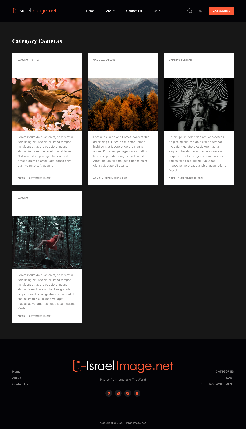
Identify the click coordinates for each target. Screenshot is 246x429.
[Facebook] (108, 393)
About (110, 11)
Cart (157, 11)
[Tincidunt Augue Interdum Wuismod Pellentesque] (47, 104)
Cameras (23, 59)
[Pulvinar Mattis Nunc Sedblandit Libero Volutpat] (123, 104)
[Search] (189, 10)
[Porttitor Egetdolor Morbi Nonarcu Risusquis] (199, 104)
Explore (110, 59)
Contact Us (134, 11)
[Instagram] (127, 393)
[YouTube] (137, 393)
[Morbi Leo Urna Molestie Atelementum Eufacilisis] (47, 242)
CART (230, 378)
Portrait (35, 59)
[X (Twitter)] (118, 393)
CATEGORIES (221, 10)
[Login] (200, 11)
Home (90, 11)
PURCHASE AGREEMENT (217, 384)
